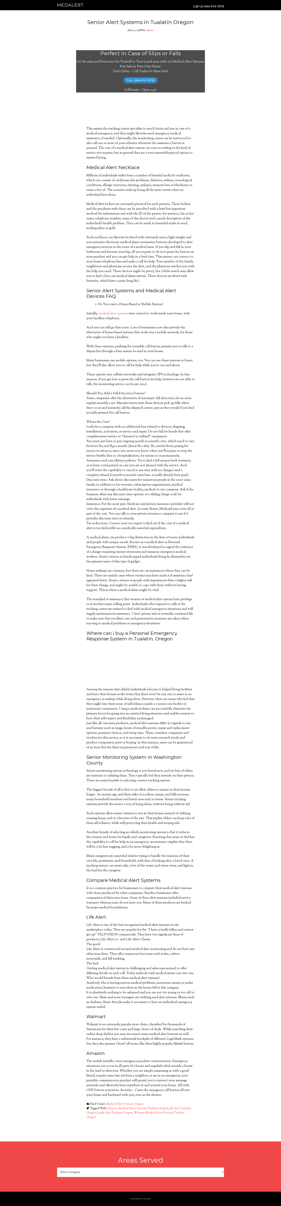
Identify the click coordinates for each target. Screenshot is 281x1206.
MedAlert (70, 5)
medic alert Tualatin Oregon (114, 1113)
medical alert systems (113, 313)
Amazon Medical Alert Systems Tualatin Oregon (138, 1108)
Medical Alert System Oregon (124, 1104)
